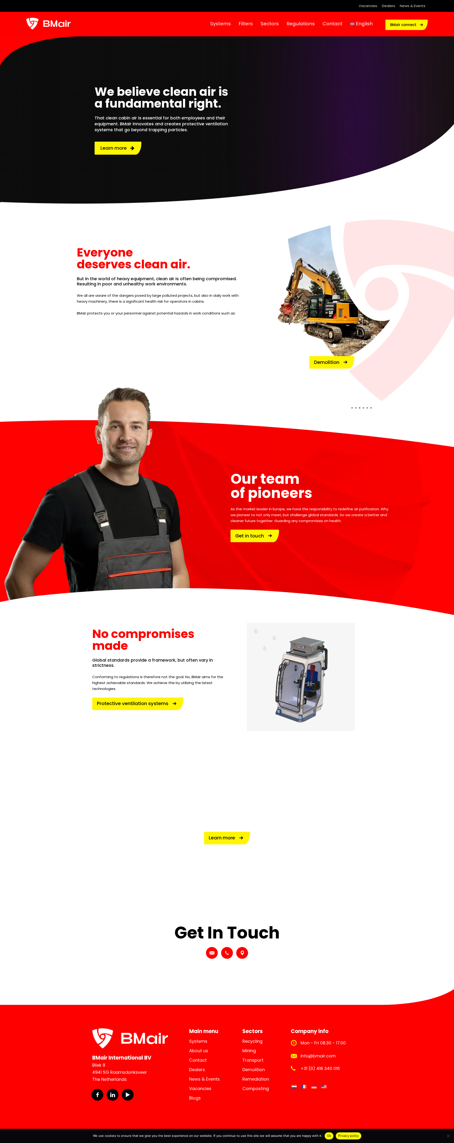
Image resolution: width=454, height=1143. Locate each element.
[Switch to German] (314, 1087)
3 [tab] (360, 408)
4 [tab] (363, 408)
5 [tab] (367, 408)
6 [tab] (371, 408)
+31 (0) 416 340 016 (320, 1068)
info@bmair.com (318, 1056)
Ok (329, 1136)
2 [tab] (356, 408)
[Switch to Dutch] (294, 1087)
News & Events (412, 5)
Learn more (115, 148)
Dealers (388, 5)
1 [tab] (352, 408)
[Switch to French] (304, 1087)
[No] (448, 1136)
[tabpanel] (361, 312)
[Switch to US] (324, 1087)
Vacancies (368, 5)
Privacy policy (348, 1136)
